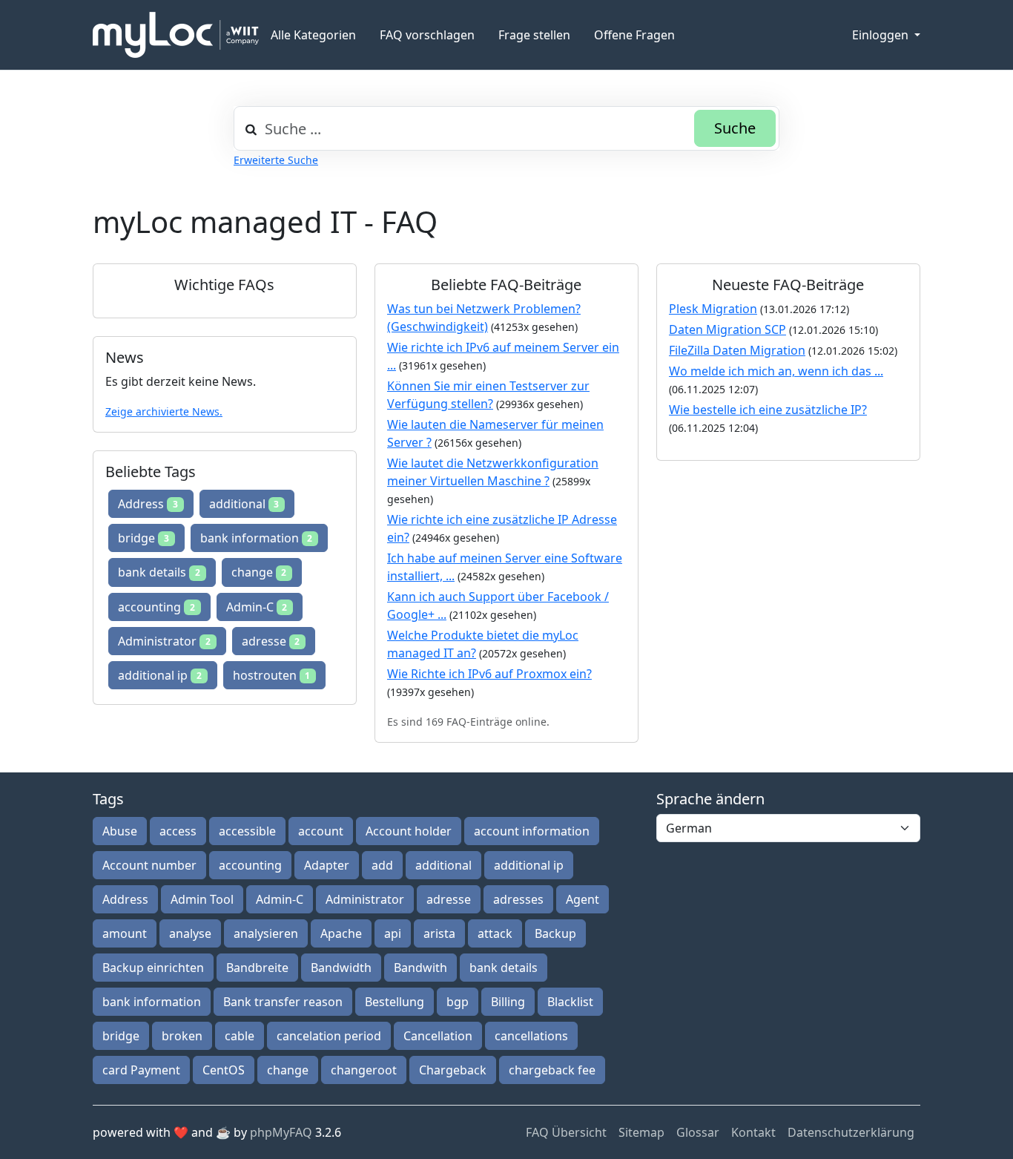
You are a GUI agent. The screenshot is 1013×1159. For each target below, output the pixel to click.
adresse (271, 641)
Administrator (164, 641)
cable (239, 1036)
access (178, 831)
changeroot (364, 1070)
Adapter (326, 865)
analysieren (266, 933)
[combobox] (506, 128)
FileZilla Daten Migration (737, 350)
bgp (457, 1002)
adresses (518, 899)
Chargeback (452, 1070)
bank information (256, 538)
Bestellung (394, 1002)
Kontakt (753, 1132)
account (320, 831)
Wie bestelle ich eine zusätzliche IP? (768, 409)
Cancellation (437, 1036)
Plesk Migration (713, 309)
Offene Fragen (634, 35)
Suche (735, 128)
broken (182, 1036)
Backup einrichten (153, 967)
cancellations (531, 1036)
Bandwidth (341, 967)
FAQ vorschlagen (427, 35)
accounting (156, 607)
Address (148, 504)
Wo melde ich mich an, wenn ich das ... (776, 371)
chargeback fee (552, 1070)
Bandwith (420, 967)
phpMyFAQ (281, 1132)
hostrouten (272, 675)
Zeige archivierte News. (163, 411)
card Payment (141, 1070)
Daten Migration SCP (727, 329)
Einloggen (881, 35)
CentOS (223, 1070)
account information (532, 831)
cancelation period (329, 1036)
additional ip (160, 675)
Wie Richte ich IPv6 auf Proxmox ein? (489, 674)
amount (124, 933)
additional (244, 504)
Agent (582, 899)
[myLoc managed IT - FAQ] (176, 35)
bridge (143, 538)
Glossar (697, 1132)
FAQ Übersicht (566, 1132)
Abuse (119, 831)
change (259, 572)
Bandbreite (257, 967)
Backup (555, 933)
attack (495, 933)
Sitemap (641, 1132)
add (382, 865)
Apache (341, 933)
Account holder (409, 831)
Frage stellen (534, 35)
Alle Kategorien (313, 35)
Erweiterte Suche (276, 160)
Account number (149, 865)
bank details (159, 572)
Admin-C (257, 607)
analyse (190, 933)
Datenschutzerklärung (851, 1132)
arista (439, 933)
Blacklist (570, 1002)
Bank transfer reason (283, 1002)
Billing (508, 1002)
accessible (247, 831)
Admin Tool (202, 899)
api (392, 933)
